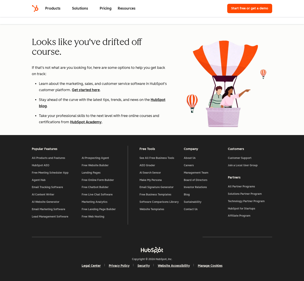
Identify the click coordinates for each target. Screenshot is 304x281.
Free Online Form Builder (98, 180)
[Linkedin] (165, 237)
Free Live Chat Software (97, 194)
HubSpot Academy (86, 122)
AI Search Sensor (150, 172)
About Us (190, 158)
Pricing (105, 8)
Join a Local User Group (243, 165)
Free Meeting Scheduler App (50, 172)
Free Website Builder (95, 165)
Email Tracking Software (47, 187)
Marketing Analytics (94, 201)
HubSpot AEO (40, 165)
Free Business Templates (155, 194)
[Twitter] (152, 237)
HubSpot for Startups (241, 208)
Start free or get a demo (249, 8)
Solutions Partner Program (245, 193)
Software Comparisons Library (159, 201)
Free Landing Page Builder (99, 209)
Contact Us (191, 209)
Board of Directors (195, 180)
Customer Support (239, 158)
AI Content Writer (43, 194)
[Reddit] (178, 237)
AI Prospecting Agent (95, 158)
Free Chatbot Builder (95, 187)
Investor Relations (195, 187)
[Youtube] (139, 237)
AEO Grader (147, 165)
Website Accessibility (174, 266)
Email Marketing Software (48, 209)
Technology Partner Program (246, 201)
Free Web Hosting (93, 216)
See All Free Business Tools (157, 158)
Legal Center (91, 266)
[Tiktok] (191, 237)
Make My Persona (151, 180)
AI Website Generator (45, 201)
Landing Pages (91, 172)
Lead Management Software (50, 216)
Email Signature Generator (157, 187)
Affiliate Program (239, 215)
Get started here (86, 90)
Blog (187, 194)
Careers (189, 165)
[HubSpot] (35, 8)
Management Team (196, 172)
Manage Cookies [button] (210, 266)
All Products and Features (48, 158)
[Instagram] (126, 237)
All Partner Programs (241, 186)
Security (144, 266)
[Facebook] (113, 237)
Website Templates (152, 209)
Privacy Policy (119, 266)
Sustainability (192, 201)
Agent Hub (39, 180)
